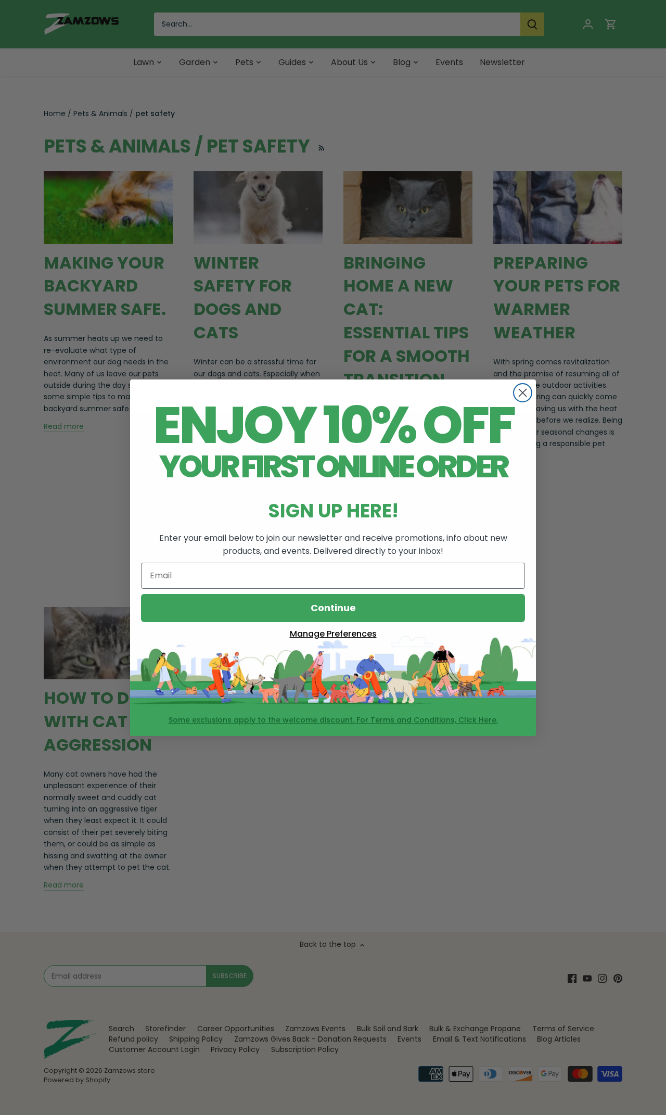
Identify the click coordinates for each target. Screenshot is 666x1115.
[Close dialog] (523, 393)
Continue (333, 607)
